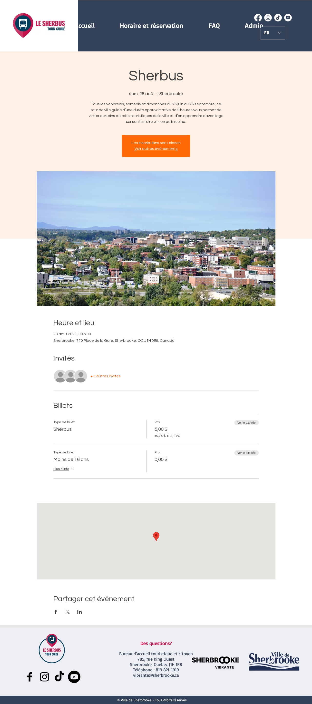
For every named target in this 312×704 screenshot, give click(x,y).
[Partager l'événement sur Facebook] (55, 612)
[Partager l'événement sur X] (67, 612)
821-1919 (170, 669)
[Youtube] (288, 17)
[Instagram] (268, 17)
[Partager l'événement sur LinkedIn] (79, 612)
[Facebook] (258, 17)
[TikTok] (278, 17)
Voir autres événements (156, 149)
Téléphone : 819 (147, 669)
